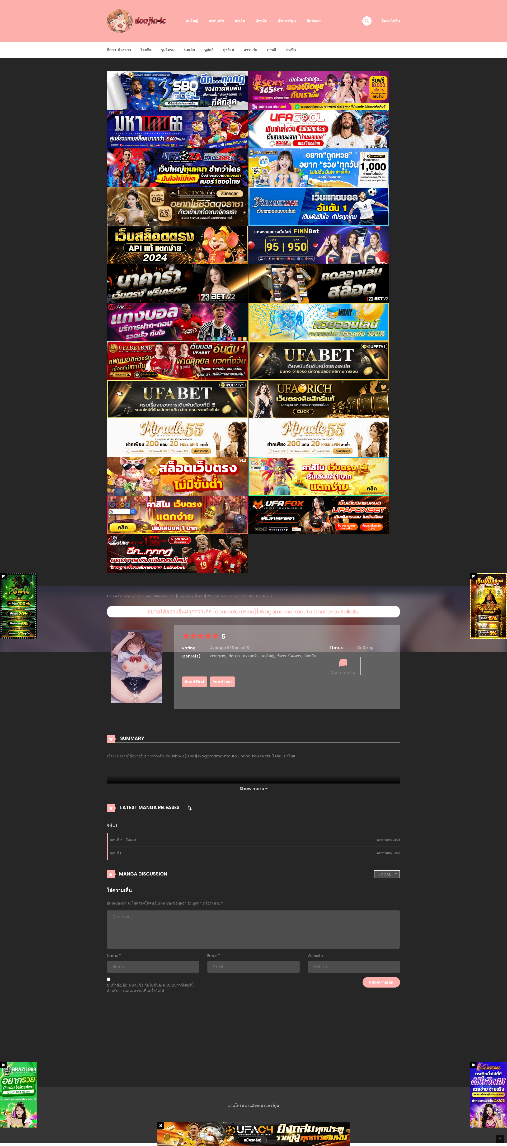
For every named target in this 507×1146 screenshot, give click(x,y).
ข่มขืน (291, 49)
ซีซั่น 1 (112, 825)
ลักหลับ (261, 20)
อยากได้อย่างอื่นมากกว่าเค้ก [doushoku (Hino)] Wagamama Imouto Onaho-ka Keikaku (205, 596)
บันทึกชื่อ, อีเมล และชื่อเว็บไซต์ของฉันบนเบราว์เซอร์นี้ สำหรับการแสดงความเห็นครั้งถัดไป (150, 988)
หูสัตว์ (209, 49)
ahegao (127, 596)
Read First (195, 681)
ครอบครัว (216, 20)
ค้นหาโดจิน (390, 20)
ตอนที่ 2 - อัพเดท (123, 840)
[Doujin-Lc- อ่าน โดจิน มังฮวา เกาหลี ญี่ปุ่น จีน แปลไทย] (137, 20)
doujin (234, 656)
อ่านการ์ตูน (287, 20)
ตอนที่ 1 (115, 853)
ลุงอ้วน (228, 49)
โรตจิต (146, 49)
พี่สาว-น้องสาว (119, 49)
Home (112, 596)
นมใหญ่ (192, 20)
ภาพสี (271, 49)
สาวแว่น (250, 49)
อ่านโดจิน (236, 1105)
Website (315, 955)
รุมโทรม (168, 49)
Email (212, 955)
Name (112, 955)
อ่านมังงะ (252, 1105)
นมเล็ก (189, 49)
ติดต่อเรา (314, 20)
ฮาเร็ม (240, 20)
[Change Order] (189, 808)
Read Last (222, 681)
